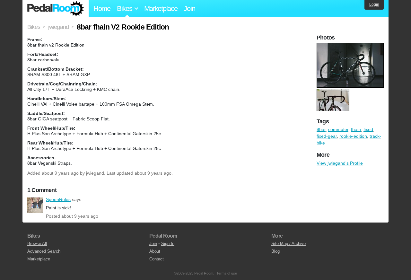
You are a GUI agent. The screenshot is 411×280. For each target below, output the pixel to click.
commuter (338, 129)
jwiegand (95, 173)
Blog (275, 251)
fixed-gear (327, 136)
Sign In (167, 243)
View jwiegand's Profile (340, 163)
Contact (156, 259)
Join (189, 8)
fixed (368, 129)
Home (101, 8)
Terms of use (226, 273)
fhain (356, 129)
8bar (321, 129)
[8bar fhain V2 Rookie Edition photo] (351, 45)
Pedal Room (55, 8)
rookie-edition (353, 136)
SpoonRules (35, 205)
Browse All (37, 243)
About (154, 251)
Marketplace (161, 8)
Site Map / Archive (288, 243)
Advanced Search (43, 251)
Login (374, 4)
